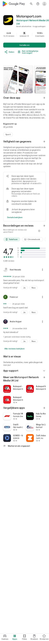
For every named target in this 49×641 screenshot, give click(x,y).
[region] (24, 34)
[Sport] (8, 134)
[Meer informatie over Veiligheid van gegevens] (44, 141)
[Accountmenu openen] (44, 4)
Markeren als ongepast (16, 446)
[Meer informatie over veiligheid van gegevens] (15, 217)
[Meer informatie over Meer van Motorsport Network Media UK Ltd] (44, 377)
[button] (28, 36)
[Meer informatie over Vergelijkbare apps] (44, 408)
